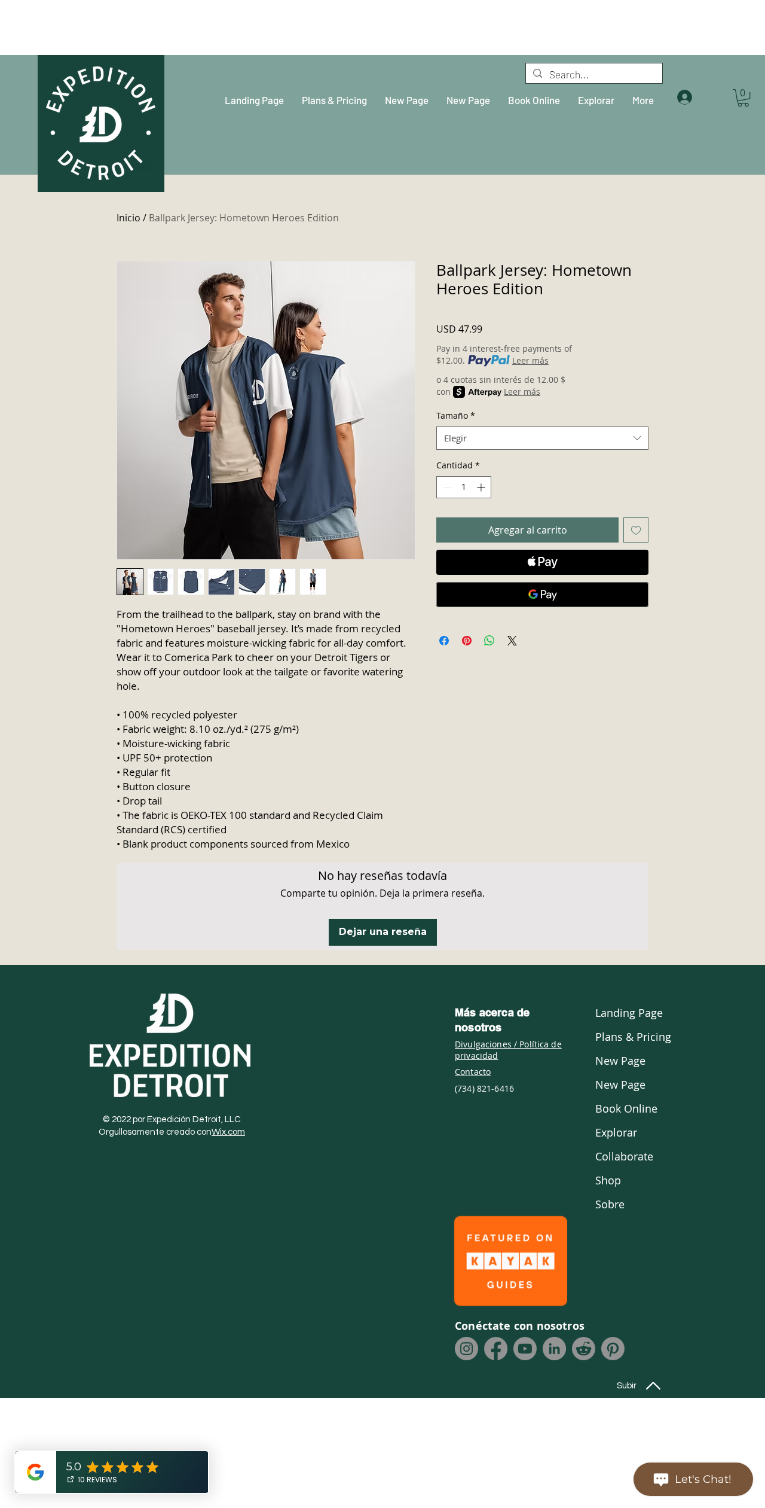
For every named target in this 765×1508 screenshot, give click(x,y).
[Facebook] (495, 1348)
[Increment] (482, 487)
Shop (608, 1180)
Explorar (616, 1132)
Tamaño (455, 415)
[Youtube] (525, 1348)
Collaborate (624, 1156)
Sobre (610, 1204)
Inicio (128, 217)
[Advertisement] (104, 27)
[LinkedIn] (554, 1348)
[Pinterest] (613, 1348)
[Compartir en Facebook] (444, 640)
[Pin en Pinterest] (467, 640)
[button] (743, 97)
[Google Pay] (542, 594)
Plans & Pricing (627, 1036)
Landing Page (627, 1013)
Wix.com (228, 1132)
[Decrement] (445, 487)
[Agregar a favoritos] (635, 530)
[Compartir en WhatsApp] (489, 640)
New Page (620, 1060)
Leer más (530, 360)
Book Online (626, 1108)
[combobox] (542, 438)
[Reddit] (583, 1348)
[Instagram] (466, 1348)
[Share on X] (512, 640)
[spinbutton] (464, 487)
